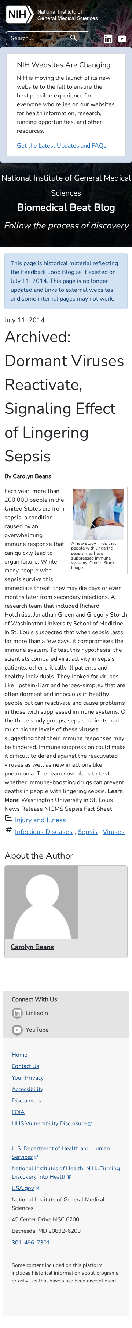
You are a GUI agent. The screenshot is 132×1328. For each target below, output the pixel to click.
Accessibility (27, 1089)
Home (19, 1054)
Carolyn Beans (32, 476)
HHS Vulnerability (49, 1123)
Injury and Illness (40, 820)
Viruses (114, 831)
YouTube (37, 1030)
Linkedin (37, 1013)
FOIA (18, 1112)
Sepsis (88, 831)
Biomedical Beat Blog (66, 193)
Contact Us (25, 1066)
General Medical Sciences (67, 18)
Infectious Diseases (44, 831)
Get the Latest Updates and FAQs (61, 146)
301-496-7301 (31, 1242)
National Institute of (59, 11)
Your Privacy (28, 1078)
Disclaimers (26, 1100)
